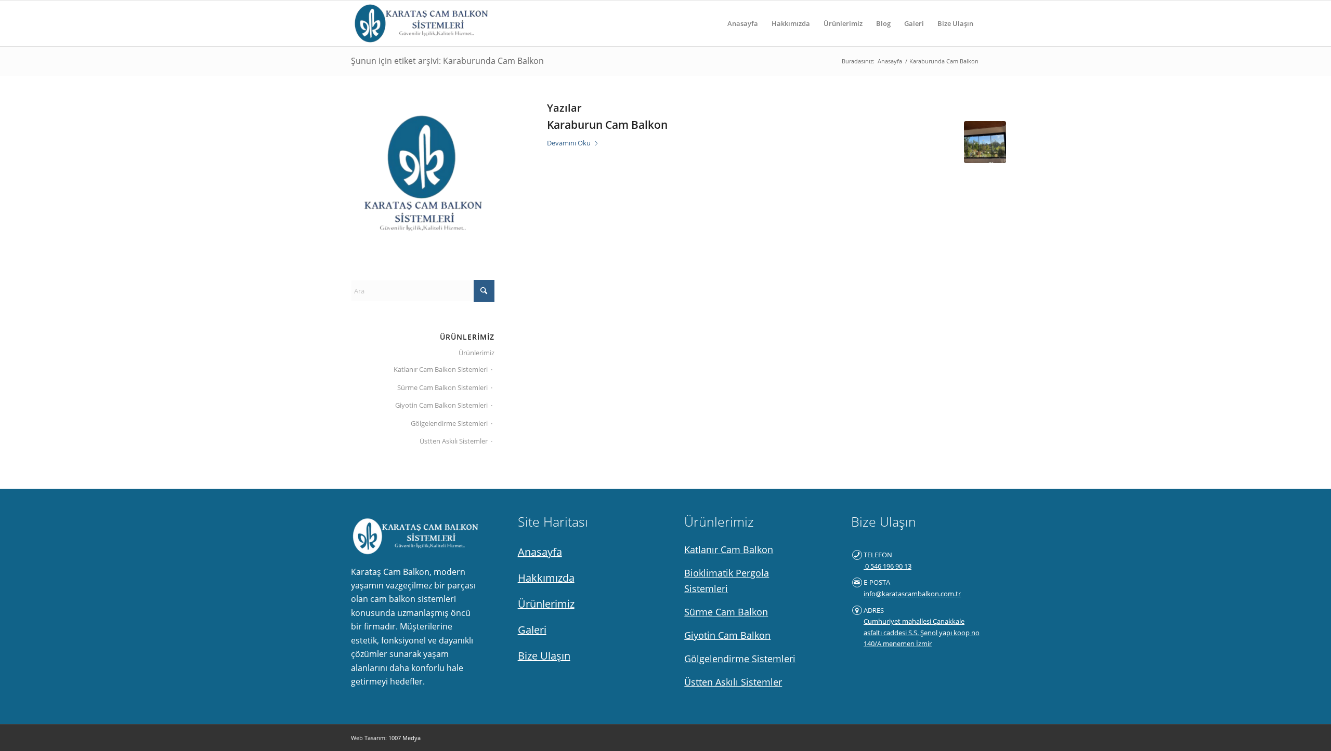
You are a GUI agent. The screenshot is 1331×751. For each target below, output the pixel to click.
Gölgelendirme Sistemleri (449, 423)
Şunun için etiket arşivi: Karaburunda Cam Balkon (447, 60)
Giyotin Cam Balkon (727, 635)
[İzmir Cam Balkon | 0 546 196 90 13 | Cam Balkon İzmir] (419, 23)
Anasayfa (540, 552)
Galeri (532, 630)
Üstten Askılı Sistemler (454, 441)
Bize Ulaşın (544, 656)
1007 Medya (404, 738)
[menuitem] (743, 23)
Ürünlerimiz (476, 352)
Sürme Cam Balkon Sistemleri (442, 387)
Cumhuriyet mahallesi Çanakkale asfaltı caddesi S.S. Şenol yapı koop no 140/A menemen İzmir (922, 632)
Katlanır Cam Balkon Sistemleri (441, 369)
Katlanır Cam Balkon (728, 549)
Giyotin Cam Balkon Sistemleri (441, 405)
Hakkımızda (546, 578)
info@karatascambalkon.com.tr (912, 593)
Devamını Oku (569, 142)
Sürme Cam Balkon (726, 612)
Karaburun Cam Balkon (607, 124)
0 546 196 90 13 (887, 566)
